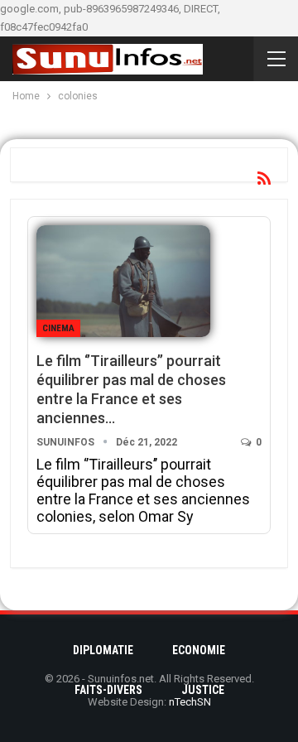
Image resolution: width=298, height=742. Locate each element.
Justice (202, 689)
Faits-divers (108, 689)
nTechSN (190, 702)
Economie (198, 650)
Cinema (58, 328)
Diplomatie (103, 650)
